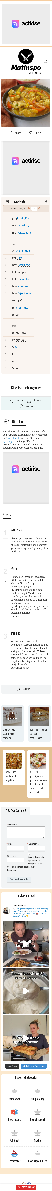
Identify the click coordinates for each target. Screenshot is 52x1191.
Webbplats (11, 856)
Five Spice (21, 272)
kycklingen (9, 441)
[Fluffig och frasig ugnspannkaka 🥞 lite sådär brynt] (26, 1038)
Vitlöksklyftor (22, 307)
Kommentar (12, 824)
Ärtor (17, 347)
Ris (13, 354)
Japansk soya (24, 225)
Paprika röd (21, 332)
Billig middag (37, 1099)
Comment (27, 689)
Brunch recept (37, 1119)
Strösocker (23, 286)
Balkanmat (14, 1099)
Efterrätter (14, 1161)
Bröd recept (14, 1119)
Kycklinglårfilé (24, 218)
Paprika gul (21, 340)
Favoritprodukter (37, 1161)
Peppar (15, 368)
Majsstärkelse (24, 232)
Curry (19, 258)
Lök (17, 314)
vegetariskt (14, 438)
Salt (14, 361)
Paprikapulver (23, 279)
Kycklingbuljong (22, 250)
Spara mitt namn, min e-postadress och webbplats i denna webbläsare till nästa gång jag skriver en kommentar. (25, 863)
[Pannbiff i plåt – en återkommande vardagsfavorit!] (26, 944)
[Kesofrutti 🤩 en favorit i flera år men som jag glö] (26, 991)
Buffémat (14, 1140)
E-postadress (33, 844)
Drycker (38, 1140)
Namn (9, 844)
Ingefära (20, 300)
